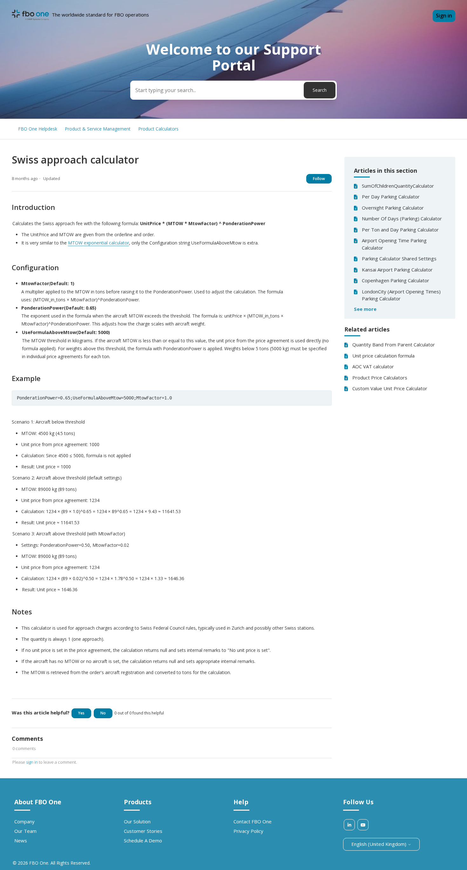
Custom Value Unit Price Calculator (389, 388)
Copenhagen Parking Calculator (395, 280)
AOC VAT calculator (373, 366)
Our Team (25, 831)
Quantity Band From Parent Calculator (393, 344)
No (103, 713)
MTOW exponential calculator (98, 243)
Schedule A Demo (143, 840)
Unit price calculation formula (383, 355)
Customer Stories (143, 831)
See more (365, 309)
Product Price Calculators (379, 377)
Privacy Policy (248, 831)
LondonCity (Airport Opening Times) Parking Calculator (401, 295)
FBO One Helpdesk (37, 129)
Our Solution (137, 821)
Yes (81, 713)
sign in (32, 762)
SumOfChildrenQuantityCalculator (398, 186)
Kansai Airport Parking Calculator (397, 269)
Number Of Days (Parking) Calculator (402, 218)
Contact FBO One (253, 821)
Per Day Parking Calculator (391, 196)
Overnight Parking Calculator (393, 207)
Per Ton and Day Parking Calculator (400, 229)
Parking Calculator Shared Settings (399, 258)
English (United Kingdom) (379, 844)
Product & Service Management (98, 129)
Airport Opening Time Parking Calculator (394, 244)
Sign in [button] (444, 15)
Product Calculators (158, 129)
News (20, 840)
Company (24, 821)
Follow (319, 178)
